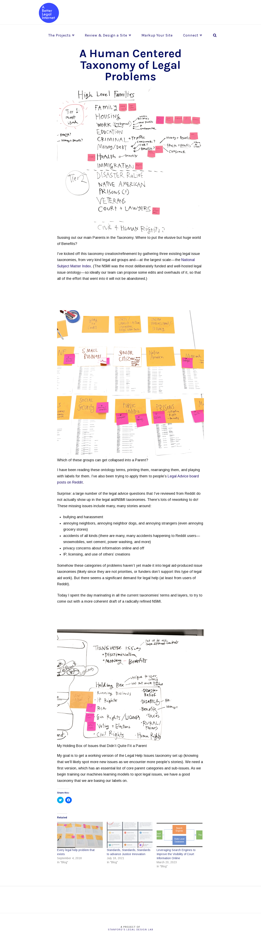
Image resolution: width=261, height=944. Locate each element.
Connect (192, 34)
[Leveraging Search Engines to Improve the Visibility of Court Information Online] (179, 835)
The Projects (60, 34)
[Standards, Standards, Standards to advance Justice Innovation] (130, 835)
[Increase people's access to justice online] (49, 13)
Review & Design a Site (107, 34)
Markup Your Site (157, 35)
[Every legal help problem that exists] (80, 835)
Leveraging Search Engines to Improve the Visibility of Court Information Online (176, 854)
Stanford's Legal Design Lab (130, 930)
